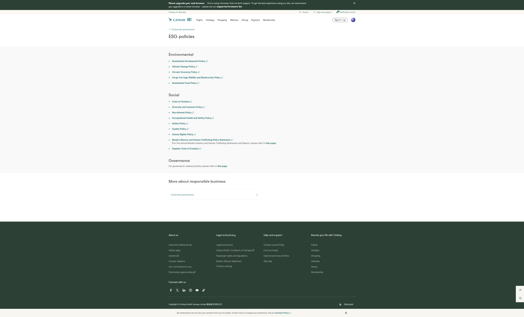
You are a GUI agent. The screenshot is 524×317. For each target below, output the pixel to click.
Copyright (173, 304)
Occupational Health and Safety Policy (192, 117)
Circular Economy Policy (185, 72)
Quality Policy (179, 128)
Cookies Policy (282, 313)
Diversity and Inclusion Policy (187, 107)
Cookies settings (224, 266)
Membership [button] (269, 20)
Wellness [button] (234, 20)
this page (271, 143)
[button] (346, 313)
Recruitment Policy (182, 112)
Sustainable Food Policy (184, 82)
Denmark (348, 304)
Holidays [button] (210, 20)
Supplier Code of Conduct (185, 148)
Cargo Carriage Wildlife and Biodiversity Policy (196, 77)
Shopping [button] (222, 20)
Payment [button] (255, 20)
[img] (354, 3)
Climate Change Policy (184, 66)
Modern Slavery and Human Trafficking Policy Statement (201, 139)
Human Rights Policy (183, 134)
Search (305, 12)
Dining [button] (245, 20)
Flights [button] (199, 20)
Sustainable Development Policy (189, 61)
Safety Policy (179, 123)
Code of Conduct (181, 101)
